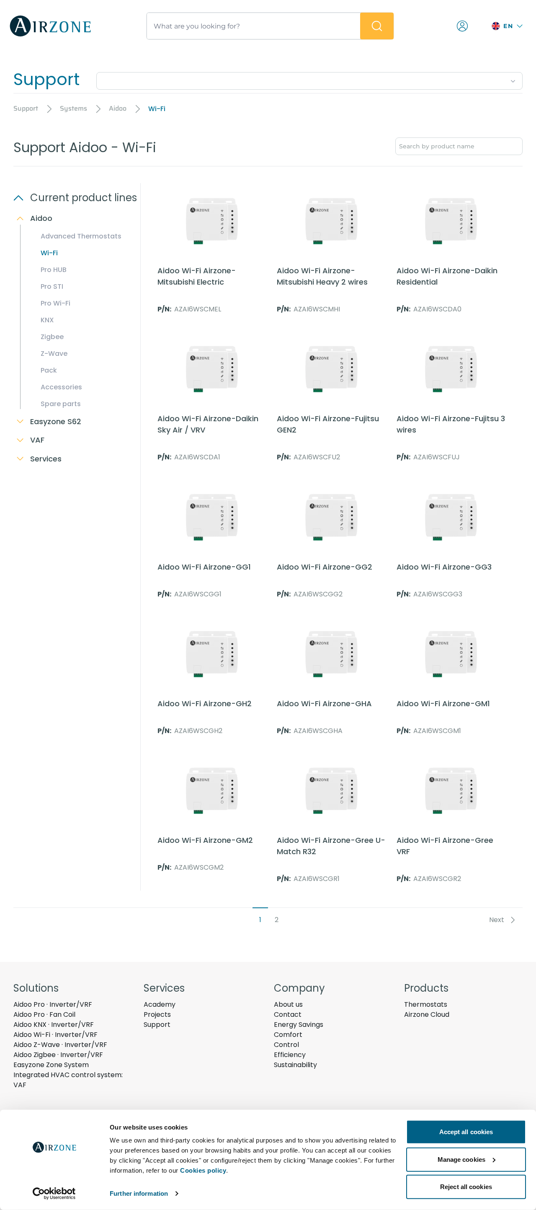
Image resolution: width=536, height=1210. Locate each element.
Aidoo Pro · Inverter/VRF (52, 1004)
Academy (159, 1004)
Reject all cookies (466, 1186)
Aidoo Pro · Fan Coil (44, 1014)
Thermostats (425, 1004)
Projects (157, 1014)
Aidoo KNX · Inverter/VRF (53, 1024)
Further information (139, 1193)
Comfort (288, 1034)
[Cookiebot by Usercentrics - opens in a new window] (54, 1193)
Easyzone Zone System (51, 1065)
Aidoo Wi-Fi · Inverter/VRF (55, 1034)
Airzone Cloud (426, 1014)
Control (286, 1044)
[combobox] (309, 79)
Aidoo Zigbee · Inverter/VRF (58, 1055)
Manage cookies (461, 1159)
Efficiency (290, 1055)
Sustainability (295, 1065)
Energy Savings (298, 1024)
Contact (288, 1014)
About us (288, 1004)
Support (157, 1024)
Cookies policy (203, 1170)
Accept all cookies (466, 1131)
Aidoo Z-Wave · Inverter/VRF (60, 1044)
